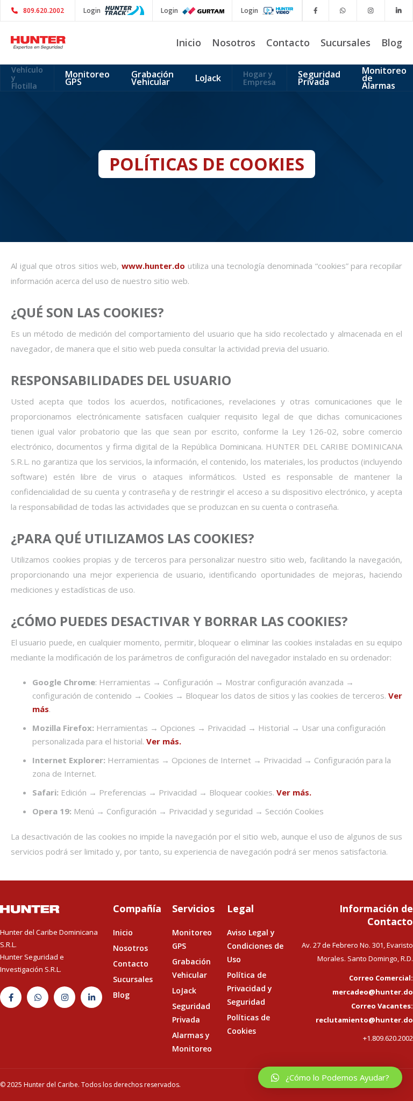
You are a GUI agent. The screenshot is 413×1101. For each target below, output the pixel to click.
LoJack (208, 78)
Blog (391, 42)
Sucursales (346, 42)
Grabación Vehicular (152, 78)
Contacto (288, 42)
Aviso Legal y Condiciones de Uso (255, 945)
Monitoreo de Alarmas (384, 78)
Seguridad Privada (319, 78)
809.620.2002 (37, 10)
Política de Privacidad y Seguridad (249, 988)
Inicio (188, 42)
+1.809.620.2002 (388, 1038)
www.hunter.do (153, 265)
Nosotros (233, 42)
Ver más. (163, 741)
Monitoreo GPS (87, 78)
